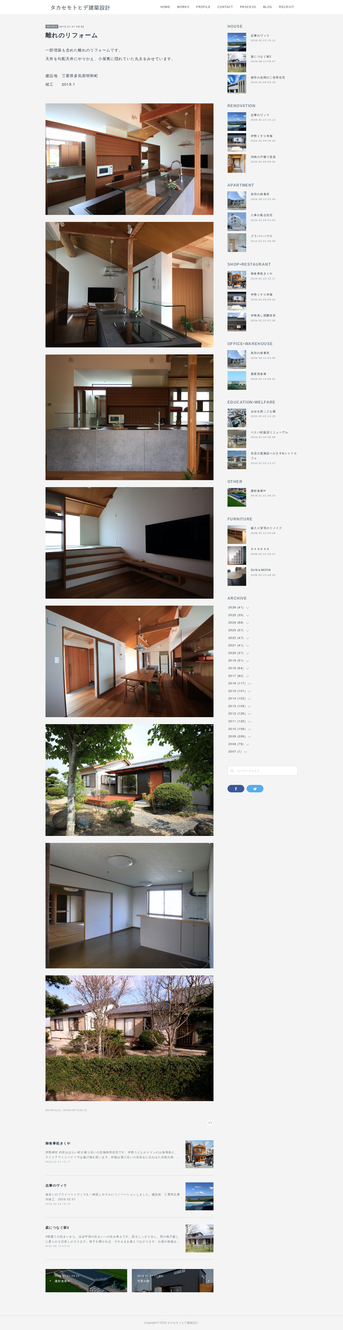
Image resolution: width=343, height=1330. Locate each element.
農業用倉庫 (258, 374)
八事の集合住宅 (262, 215)
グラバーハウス (262, 236)
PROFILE (203, 7)
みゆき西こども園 (263, 411)
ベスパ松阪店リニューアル (269, 432)
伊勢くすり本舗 (262, 136)
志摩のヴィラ (56, 1185)
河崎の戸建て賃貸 (263, 157)
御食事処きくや (58, 1143)
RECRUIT (286, 7)
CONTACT (225, 7)
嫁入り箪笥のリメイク (266, 528)
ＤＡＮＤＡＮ (260, 549)
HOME (165, 7)
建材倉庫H (258, 490)
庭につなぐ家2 (57, 1227)
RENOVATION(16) (75, 1110)
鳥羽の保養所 (260, 194)
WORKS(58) (54, 1110)
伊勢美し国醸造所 (263, 315)
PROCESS (248, 7)
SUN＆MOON (261, 570)
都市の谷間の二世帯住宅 (268, 77)
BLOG (267, 7)
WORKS (183, 7)
